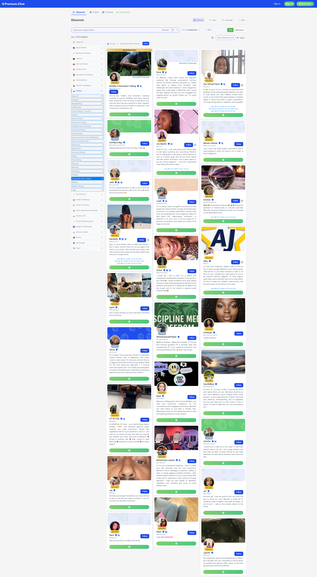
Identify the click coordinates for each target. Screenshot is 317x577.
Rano (112, 535)
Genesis (207, 200)
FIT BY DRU (114, 419)
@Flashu (112, 493)
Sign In (277, 4)
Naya (158, 396)
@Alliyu (205, 263)
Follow (146, 43)
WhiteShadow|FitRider (166, 337)
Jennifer (207, 441)
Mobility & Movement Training (123, 86)
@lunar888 (207, 493)
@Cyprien (206, 555)
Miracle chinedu (210, 143)
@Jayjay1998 (113, 185)
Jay (111, 490)
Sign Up (289, 4)
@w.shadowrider (162, 339)
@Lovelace (160, 398)
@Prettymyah (161, 534)
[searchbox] (218, 30)
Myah (159, 532)
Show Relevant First (225, 38)
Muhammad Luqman (165, 460)
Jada (111, 182)
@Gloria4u (113, 352)
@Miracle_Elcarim (209, 146)
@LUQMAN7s (161, 463)
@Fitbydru (112, 421)
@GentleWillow (208, 386)
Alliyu (205, 261)
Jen (205, 491)
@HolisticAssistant (209, 202)
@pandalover (114, 310)
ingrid (112, 307)
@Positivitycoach (209, 444)
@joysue (159, 146)
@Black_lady (113, 241)
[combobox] (215, 30)
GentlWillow (209, 384)
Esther (159, 270)
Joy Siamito (161, 144)
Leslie (159, 201)
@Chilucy (206, 87)
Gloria (112, 350)
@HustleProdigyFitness (117, 145)
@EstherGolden (161, 273)
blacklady (113, 239)
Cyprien (207, 553)
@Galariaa (113, 538)
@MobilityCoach (115, 89)
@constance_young (210, 335)
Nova (159, 72)
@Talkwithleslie (161, 203)
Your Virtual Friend (211, 84)
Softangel (208, 332)
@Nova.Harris (161, 75)
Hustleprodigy (116, 142)
